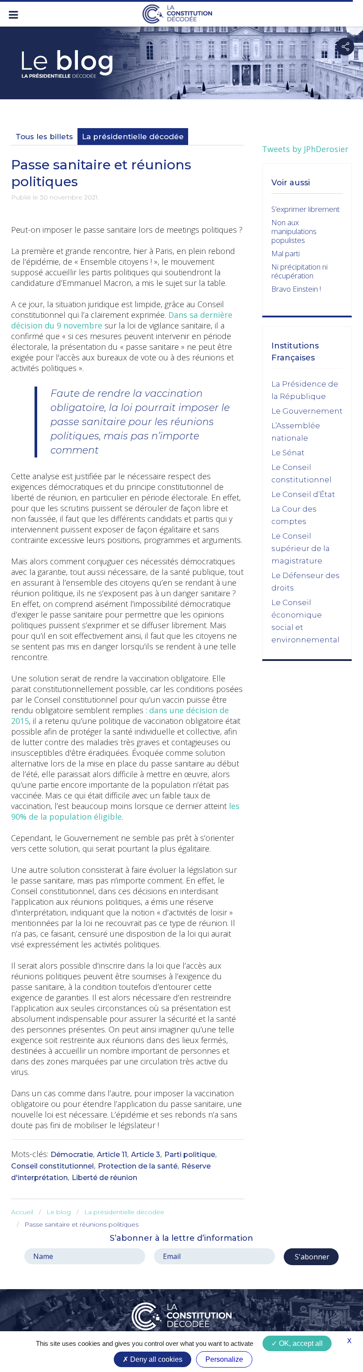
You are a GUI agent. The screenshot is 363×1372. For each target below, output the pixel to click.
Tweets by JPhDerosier (305, 149)
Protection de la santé (138, 1166)
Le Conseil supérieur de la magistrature (300, 548)
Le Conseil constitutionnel (301, 473)
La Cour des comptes (294, 515)
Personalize (224, 1359)
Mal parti (285, 253)
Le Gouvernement (307, 411)
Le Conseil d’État (303, 494)
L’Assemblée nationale (295, 431)
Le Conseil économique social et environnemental (305, 621)
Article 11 (112, 1154)
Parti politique (189, 1154)
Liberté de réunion (104, 1177)
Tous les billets (44, 136)
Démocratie (71, 1154)
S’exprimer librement (305, 209)
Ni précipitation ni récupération (299, 271)
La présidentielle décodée (133, 136)
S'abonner (311, 1257)
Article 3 (145, 1154)
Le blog (58, 1212)
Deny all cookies (155, 1359)
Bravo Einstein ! (296, 289)
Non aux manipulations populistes (294, 231)
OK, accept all (300, 1343)
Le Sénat (288, 452)
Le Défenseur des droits (305, 581)
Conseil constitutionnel (52, 1166)
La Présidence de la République (304, 390)
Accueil (22, 1212)
